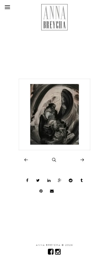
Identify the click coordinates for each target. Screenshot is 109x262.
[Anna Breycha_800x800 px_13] (54, 149)
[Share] (27, 180)
